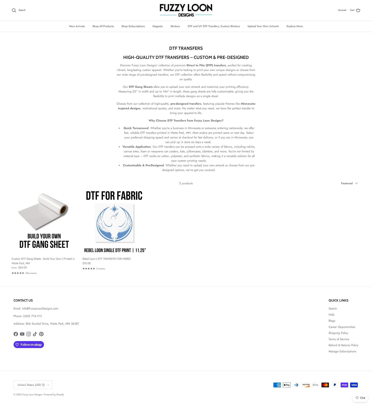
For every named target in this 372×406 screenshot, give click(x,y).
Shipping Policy (338, 333)
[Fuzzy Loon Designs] (186, 10)
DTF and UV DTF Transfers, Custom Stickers (214, 26)
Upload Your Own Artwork (263, 26)
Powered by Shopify (54, 394)
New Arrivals (77, 26)
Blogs (332, 321)
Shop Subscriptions (133, 26)
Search (333, 308)
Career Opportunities (342, 327)
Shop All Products (103, 26)
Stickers (175, 26)
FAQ (331, 315)
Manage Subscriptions (342, 351)
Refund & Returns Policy (343, 345)
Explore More (295, 26)
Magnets (157, 26)
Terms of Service (339, 339)
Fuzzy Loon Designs (32, 394)
